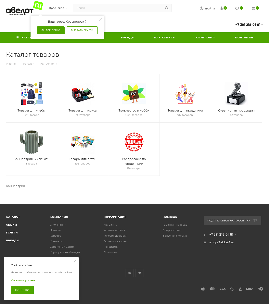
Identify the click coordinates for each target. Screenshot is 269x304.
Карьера (55, 235)
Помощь (170, 216)
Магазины (110, 224)
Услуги (12, 232)
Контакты (56, 241)
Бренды (12, 240)
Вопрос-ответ (172, 230)
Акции (11, 224)
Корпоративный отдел (65, 252)
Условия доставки (115, 235)
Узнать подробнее (23, 280)
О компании (58, 224)
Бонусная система (175, 235)
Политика (110, 252)
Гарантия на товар (116, 241)
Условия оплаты (114, 230)
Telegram (139, 273)
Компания (59, 216)
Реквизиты (111, 246)
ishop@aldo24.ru (221, 242)
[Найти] (167, 8)
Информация (115, 216)
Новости (55, 230)
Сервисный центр (62, 246)
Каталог (13, 216)
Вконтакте (129, 273)
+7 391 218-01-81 (247, 25)
